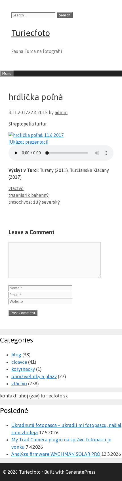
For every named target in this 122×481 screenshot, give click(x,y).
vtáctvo (16, 188)
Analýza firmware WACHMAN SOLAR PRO (55, 454)
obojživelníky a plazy (34, 376)
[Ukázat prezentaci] (29, 141)
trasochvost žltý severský (34, 202)
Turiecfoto (30, 33)
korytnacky (23, 369)
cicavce (19, 362)
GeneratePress (80, 471)
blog (16, 354)
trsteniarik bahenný (29, 195)
